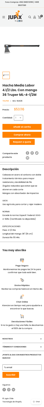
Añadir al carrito (22, 126)
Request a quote (22, 141)
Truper (5, 101)
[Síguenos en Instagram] (9, 389)
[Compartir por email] (27, 158)
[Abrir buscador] (29, 17)
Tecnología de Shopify (12, 401)
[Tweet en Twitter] (36, 153)
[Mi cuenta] (34, 17)
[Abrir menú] (3, 17)
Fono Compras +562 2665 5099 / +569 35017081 (22, 4)
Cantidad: (7, 117)
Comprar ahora (22, 134)
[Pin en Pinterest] (32, 153)
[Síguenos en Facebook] (4, 389)
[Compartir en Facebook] (27, 153)
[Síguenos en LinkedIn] (13, 389)
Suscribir (10, 374)
